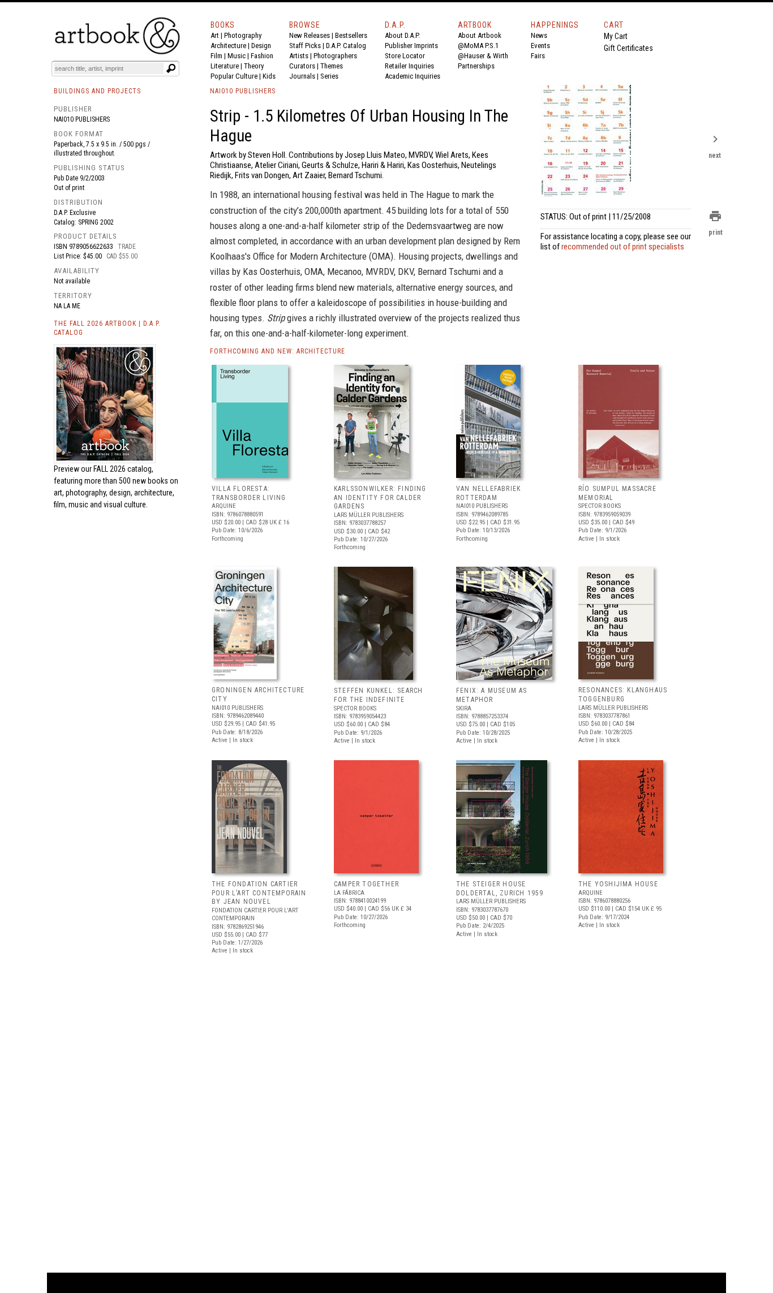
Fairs (538, 55)
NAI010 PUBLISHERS (243, 91)
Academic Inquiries (412, 76)
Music (236, 55)
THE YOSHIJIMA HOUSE (618, 884)
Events (540, 45)
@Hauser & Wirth (483, 55)
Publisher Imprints (411, 45)
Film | (219, 55)
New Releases (309, 35)
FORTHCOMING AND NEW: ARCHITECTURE (277, 351)
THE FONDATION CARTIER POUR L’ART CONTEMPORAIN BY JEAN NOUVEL (259, 893)
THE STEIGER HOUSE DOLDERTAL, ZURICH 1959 (499, 888)
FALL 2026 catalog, (123, 468)
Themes (331, 66)
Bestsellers (351, 35)
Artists (298, 55)
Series (329, 76)
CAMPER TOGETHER (366, 884)
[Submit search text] (171, 68)
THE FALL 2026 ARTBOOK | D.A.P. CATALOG (107, 328)
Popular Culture (234, 76)
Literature (225, 66)
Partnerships (476, 66)
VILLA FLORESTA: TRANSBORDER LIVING (249, 493)
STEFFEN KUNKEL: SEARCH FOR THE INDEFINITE (378, 695)
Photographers (335, 55)
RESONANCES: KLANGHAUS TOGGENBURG (622, 694)
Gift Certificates (628, 48)
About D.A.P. (402, 35)
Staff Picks (305, 45)
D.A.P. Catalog (346, 45)
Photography (242, 35)
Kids (269, 76)
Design (261, 45)
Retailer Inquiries (409, 66)
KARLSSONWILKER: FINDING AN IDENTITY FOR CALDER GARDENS (380, 497)
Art (215, 35)
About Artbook (479, 35)
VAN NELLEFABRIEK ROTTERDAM (488, 493)
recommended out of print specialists (622, 247)
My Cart (616, 36)
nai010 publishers (82, 119)
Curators (302, 66)
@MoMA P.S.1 (478, 45)
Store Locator (405, 55)
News (539, 35)
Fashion (262, 55)
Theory (254, 66)
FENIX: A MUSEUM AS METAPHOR (491, 695)
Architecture (228, 45)
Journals (302, 76)
